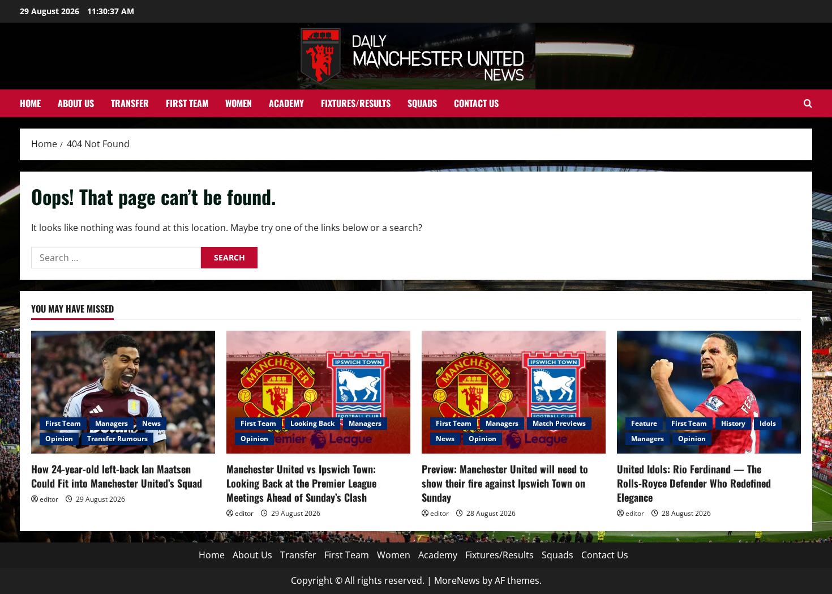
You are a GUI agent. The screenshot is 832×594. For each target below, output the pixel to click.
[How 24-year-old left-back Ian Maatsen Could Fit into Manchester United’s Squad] (123, 392)
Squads (422, 103)
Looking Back (312, 423)
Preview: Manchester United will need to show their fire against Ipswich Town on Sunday (505, 483)
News (151, 423)
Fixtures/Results (356, 103)
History (733, 423)
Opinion (59, 438)
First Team (187, 103)
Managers (111, 423)
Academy (286, 103)
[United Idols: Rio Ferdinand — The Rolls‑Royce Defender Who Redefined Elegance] (709, 392)
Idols (768, 423)
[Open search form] (808, 103)
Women (238, 103)
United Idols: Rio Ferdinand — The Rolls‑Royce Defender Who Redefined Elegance (694, 483)
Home (30, 103)
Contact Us (476, 103)
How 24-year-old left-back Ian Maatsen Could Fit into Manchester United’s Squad (116, 475)
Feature (644, 423)
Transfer (130, 103)
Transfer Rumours (117, 438)
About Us (76, 103)
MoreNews (457, 580)
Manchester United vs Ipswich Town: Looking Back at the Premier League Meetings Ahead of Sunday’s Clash (301, 483)
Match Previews (559, 423)
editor (49, 499)
